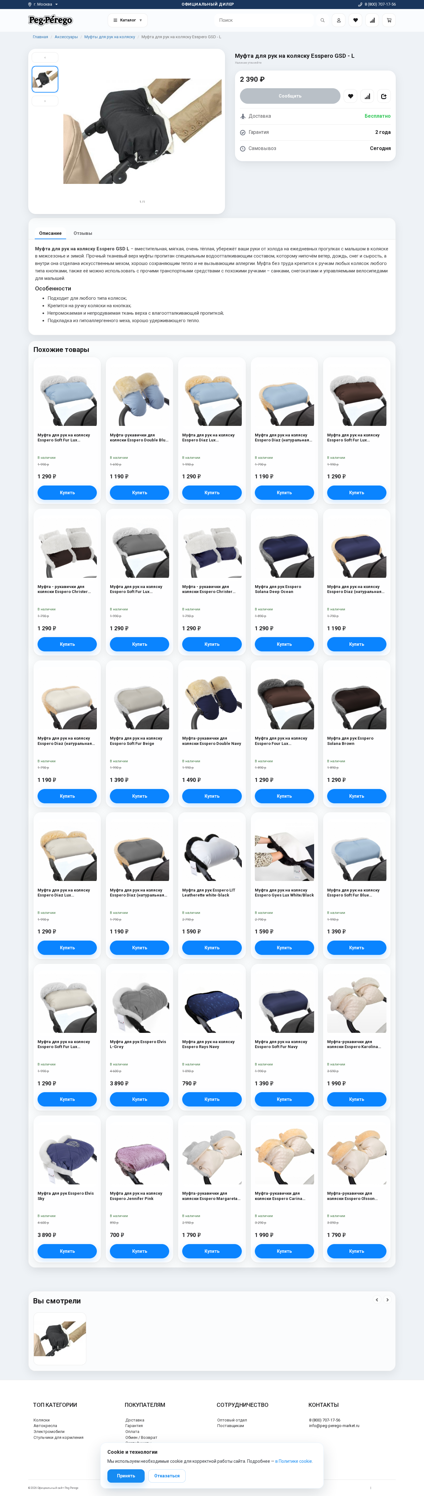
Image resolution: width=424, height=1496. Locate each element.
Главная (40, 36)
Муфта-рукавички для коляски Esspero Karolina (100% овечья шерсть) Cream (356, 1044)
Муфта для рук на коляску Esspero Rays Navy (208, 1044)
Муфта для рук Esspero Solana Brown (350, 741)
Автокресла (45, 1425)
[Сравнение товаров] (372, 20)
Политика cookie (385, 1487)
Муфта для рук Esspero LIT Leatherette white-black (208, 892)
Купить (67, 492)
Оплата (132, 1431)
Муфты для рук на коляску (109, 36)
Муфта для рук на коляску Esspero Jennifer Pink (136, 1196)
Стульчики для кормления (58, 1437)
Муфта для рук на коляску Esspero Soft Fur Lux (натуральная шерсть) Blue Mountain (65, 438)
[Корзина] (389, 20)
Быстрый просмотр (67, 375)
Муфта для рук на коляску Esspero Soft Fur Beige (136, 741)
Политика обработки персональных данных (338, 1487)
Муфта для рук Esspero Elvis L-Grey (138, 1044)
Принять (126, 1475)
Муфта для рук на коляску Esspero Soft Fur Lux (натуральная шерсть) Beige (67, 1044)
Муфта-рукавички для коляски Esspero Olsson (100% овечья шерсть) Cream (356, 1196)
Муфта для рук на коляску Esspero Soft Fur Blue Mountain (353, 893)
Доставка (134, 1420)
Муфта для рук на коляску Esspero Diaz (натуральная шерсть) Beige (65, 741)
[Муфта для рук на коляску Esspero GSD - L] (60, 1339)
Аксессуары (66, 36)
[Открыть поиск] (322, 20)
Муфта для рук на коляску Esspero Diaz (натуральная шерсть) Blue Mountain (282, 438)
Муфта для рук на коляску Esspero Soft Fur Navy (281, 1044)
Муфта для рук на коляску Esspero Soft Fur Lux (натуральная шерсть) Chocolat (353, 438)
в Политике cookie (293, 1461)
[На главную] (50, 20)
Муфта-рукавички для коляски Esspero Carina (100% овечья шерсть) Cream (284, 1196)
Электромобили (49, 1431)
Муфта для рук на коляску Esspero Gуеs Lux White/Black (284, 892)
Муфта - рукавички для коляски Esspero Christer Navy (207, 589)
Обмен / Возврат (141, 1437)
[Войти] (338, 20)
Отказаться (167, 1475)
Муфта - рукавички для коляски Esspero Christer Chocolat (63, 589)
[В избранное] (350, 96)
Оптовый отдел (232, 1420)
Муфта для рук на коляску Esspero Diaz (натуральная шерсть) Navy (354, 589)
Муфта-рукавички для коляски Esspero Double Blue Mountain (139, 438)
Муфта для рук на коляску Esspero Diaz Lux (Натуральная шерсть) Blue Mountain (210, 438)
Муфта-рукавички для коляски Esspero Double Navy (211, 741)
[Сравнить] (367, 96)
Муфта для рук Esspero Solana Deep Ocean (278, 589)
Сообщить (290, 96)
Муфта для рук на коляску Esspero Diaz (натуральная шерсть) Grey (137, 893)
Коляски (42, 1420)
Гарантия (134, 1425)
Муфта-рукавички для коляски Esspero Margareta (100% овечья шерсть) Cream (211, 1196)
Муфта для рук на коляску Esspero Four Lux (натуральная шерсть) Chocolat (281, 741)
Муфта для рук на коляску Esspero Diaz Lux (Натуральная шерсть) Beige (67, 893)
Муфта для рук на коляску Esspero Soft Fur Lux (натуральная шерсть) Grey (138, 589)
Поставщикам (230, 1425)
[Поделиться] (384, 96)
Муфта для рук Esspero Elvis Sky (66, 1196)
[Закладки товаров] (355, 20)
